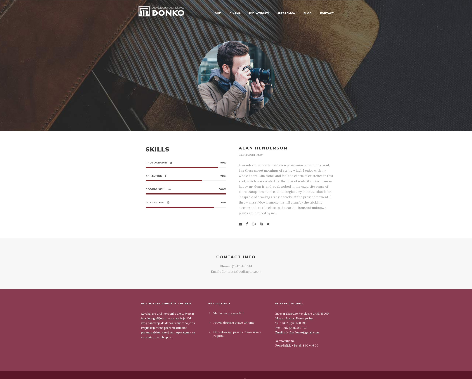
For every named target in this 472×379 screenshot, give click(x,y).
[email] (240, 224)
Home (217, 13)
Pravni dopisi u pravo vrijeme (233, 322)
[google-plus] (254, 224)
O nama (235, 13)
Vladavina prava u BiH (228, 313)
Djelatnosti (259, 13)
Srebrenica (286, 13)
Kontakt (327, 13)
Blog (307, 13)
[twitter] (268, 224)
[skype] (261, 224)
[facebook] (247, 224)
